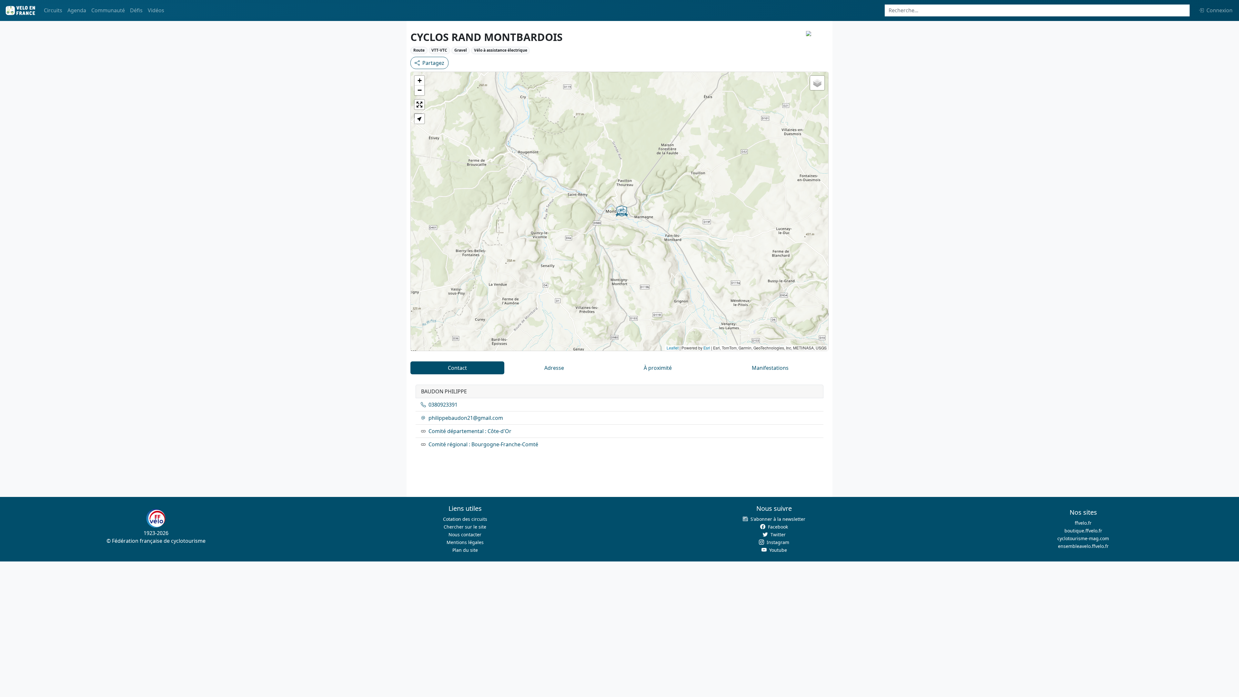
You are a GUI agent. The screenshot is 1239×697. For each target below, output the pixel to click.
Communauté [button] (108, 10)
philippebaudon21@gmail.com (465, 417)
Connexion (1219, 10)
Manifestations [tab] (770, 367)
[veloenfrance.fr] (20, 10)
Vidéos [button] (156, 10)
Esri (706, 347)
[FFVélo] (156, 518)
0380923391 (443, 404)
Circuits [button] (53, 10)
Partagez (433, 62)
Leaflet (673, 347)
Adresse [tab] (554, 367)
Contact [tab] (457, 367)
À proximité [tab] (658, 367)
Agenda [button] (76, 10)
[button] (621, 211)
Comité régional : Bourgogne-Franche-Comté (483, 444)
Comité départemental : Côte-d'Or (469, 431)
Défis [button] (136, 10)
